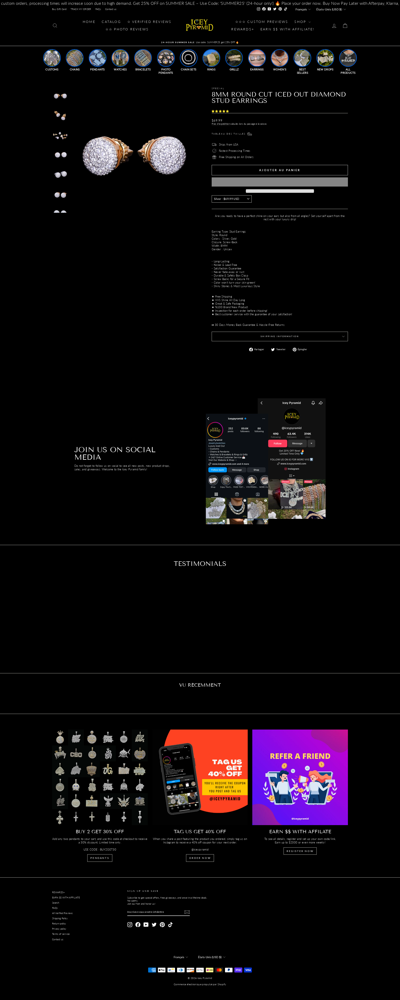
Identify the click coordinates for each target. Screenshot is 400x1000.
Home (89, 22)
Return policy (59, 923)
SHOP (301, 22)
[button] (221, 111)
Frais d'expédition (221, 123)
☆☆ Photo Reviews (127, 29)
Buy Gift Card (59, 9)
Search (55, 902)
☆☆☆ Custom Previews (261, 22)
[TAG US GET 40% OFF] (200, 777)
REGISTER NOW (300, 851)
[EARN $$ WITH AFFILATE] (300, 777)
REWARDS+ (58, 892)
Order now (200, 857)
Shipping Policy (60, 918)
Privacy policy (59, 928)
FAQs (98, 9)
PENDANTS (99, 857)
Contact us (110, 9)
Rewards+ (242, 29)
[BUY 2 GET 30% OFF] (100, 777)
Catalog (111, 22)
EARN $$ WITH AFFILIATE (66, 897)
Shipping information (280, 336)
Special (218, 88)
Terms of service (61, 934)
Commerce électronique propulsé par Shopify (200, 984)
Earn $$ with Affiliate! (287, 29)
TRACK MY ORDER (81, 9)
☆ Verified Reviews (149, 22)
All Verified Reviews (62, 913)
